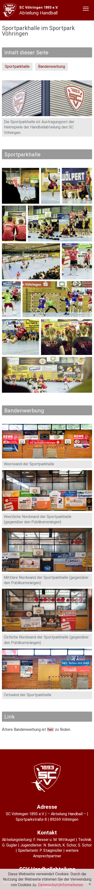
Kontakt (47, 832)
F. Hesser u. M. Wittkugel (54, 839)
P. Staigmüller (51, 850)
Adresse (47, 807)
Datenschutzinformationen (60, 885)
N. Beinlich (52, 845)
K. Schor (69, 845)
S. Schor (85, 845)
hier (50, 729)
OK (90, 884)
